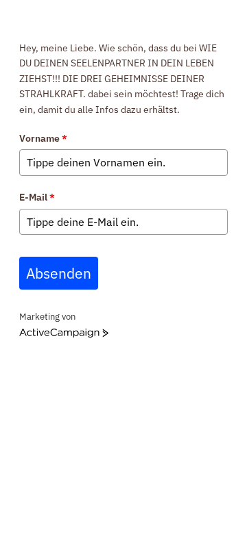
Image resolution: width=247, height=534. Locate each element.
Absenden (58, 273)
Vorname (43, 138)
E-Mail (37, 197)
